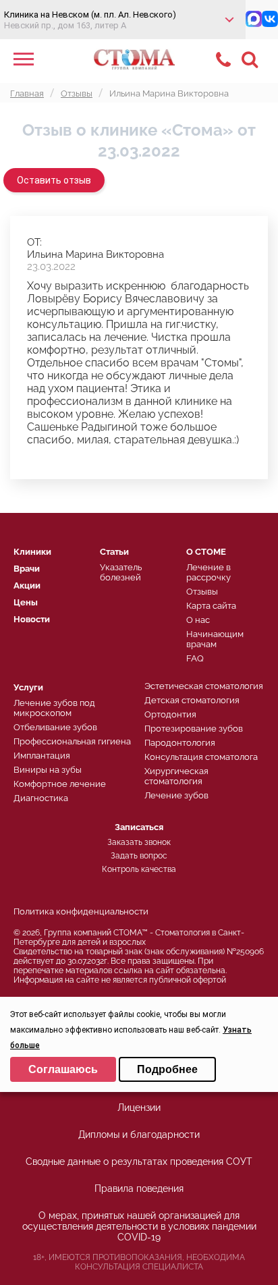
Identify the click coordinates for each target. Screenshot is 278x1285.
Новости (31, 619)
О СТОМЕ (206, 552)
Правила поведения (139, 1188)
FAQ (195, 658)
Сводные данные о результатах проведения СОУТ (139, 1161)
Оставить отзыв (54, 180)
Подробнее (167, 1069)
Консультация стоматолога (201, 757)
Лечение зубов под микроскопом (54, 708)
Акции (26, 585)
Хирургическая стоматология (176, 776)
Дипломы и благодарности (139, 1134)
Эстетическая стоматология (203, 686)
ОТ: (34, 242)
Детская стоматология (192, 700)
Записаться (139, 827)
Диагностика (40, 798)
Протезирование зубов (193, 728)
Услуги (28, 687)
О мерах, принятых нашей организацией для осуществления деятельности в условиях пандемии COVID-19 (139, 1226)
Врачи (26, 569)
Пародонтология (179, 743)
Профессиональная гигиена (72, 741)
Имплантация (41, 755)
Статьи (114, 552)
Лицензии (139, 1107)
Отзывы (202, 591)
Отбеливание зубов (55, 727)
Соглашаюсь (63, 1069)
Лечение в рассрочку (208, 572)
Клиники (32, 552)
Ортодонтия (170, 714)
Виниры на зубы (47, 770)
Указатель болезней (121, 572)
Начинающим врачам (215, 639)
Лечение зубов (176, 795)
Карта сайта (211, 606)
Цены (25, 602)
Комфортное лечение (59, 784)
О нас (198, 620)
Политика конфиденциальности (80, 911)
